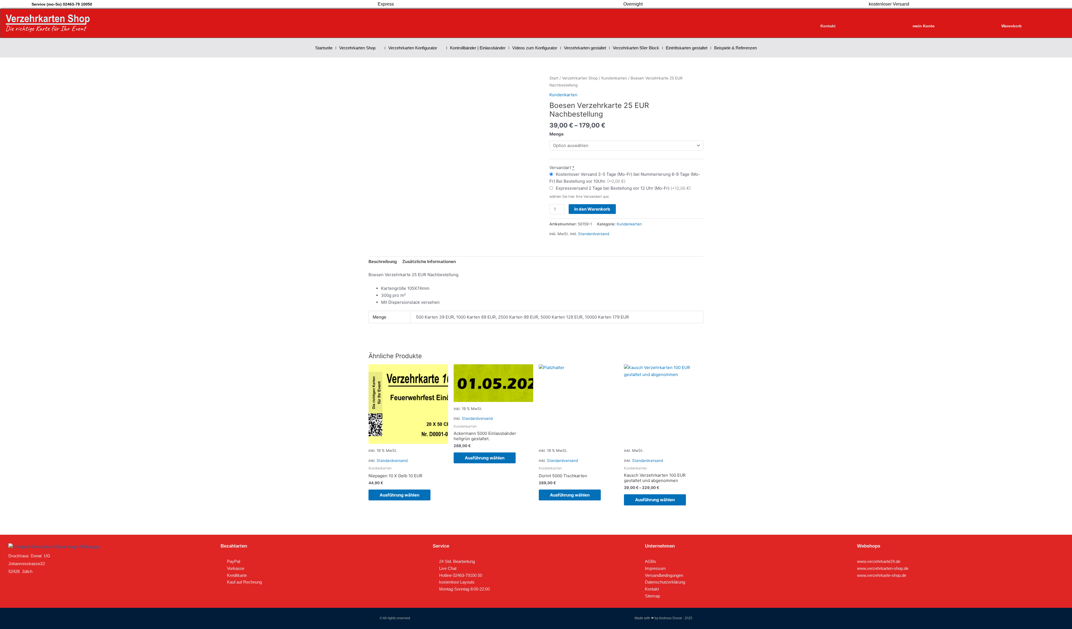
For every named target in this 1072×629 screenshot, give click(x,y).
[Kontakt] (828, 20)
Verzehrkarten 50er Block (636, 47)
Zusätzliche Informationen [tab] (429, 261)
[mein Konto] (924, 20)
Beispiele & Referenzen (735, 47)
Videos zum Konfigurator (534, 47)
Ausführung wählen (399, 495)
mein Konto (924, 26)
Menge (556, 134)
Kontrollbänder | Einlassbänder (478, 47)
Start (553, 78)
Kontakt (828, 26)
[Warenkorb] (1011, 20)
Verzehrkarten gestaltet (585, 47)
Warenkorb (1011, 26)
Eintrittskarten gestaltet (686, 47)
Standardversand (593, 234)
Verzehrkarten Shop (357, 47)
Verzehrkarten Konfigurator (412, 47)
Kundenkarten (614, 78)
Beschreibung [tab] (382, 261)
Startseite (323, 47)
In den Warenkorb (592, 209)
